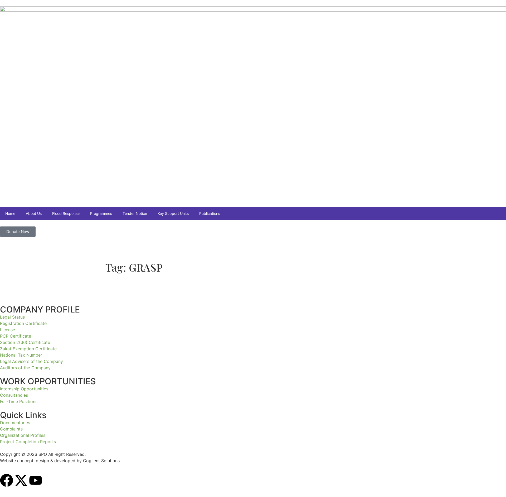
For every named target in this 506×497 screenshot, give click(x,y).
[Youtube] (35, 480)
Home (10, 213)
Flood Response (66, 213)
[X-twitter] (21, 480)
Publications (209, 213)
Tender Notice (135, 213)
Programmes (101, 213)
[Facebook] (6, 480)
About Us (34, 213)
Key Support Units (173, 213)
